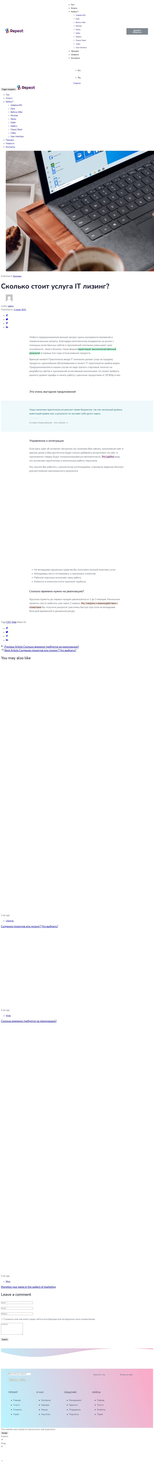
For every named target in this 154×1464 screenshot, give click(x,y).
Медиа (44, 1409)
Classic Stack (81, 40)
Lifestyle (10, 921)
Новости (75, 54)
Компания (46, 1400)
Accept (4, 1433)
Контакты (75, 58)
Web (14, 622)
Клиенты (17, 1409)
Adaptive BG (80, 15)
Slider (78, 33)
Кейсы (74, 11)
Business (17, 276)
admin (10, 306)
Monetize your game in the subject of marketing (28, 1287)
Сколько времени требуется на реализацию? (29, 1021)
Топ (72, 4)
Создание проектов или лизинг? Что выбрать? (29, 926)
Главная (17, 1400)
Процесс (75, 51)
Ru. (79, 77)
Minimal (79, 26)
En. (79, 70)
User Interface (81, 47)
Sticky (78, 29)
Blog (8, 1281)
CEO (8, 622)
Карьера (45, 1405)
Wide (8, 1015)
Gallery (78, 37)
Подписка (74, 1414)
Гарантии (73, 1405)
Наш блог (46, 1414)
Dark (77, 19)
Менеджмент (75, 1400)
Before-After (81, 22)
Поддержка (74, 1409)
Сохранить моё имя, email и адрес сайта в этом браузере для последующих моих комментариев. (49, 1319)
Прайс (16, 1414)
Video (78, 44)
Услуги (74, 8)
